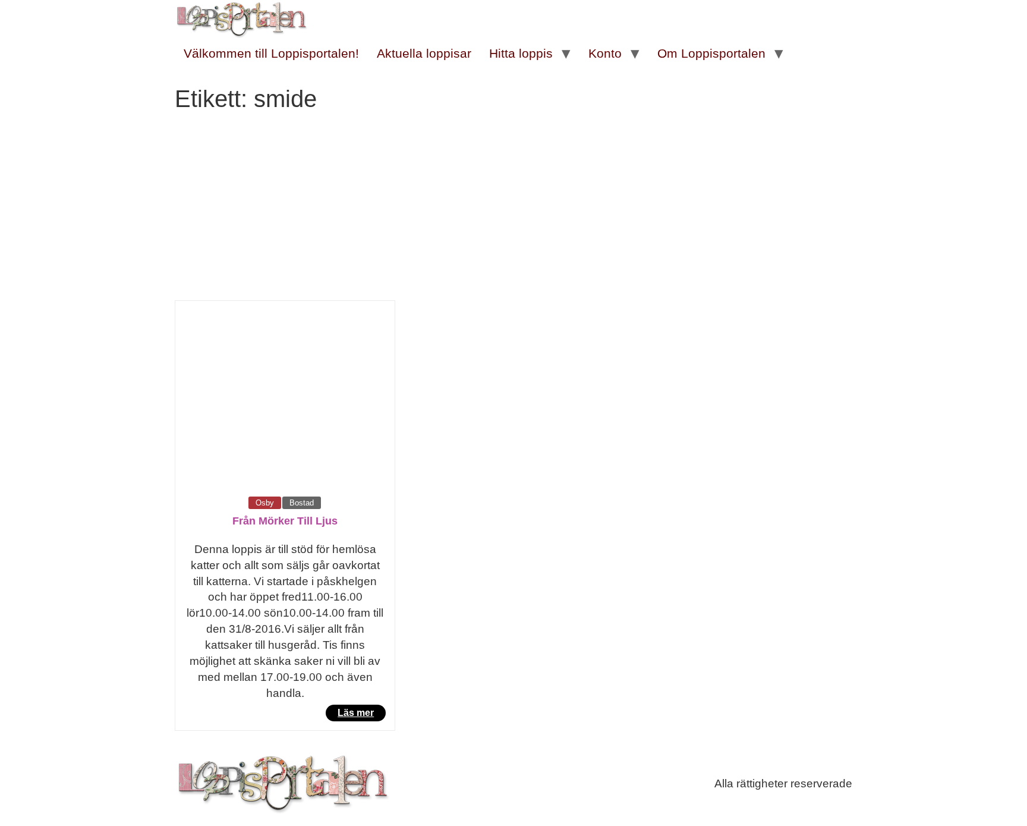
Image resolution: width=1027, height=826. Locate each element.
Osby (265, 502)
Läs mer (356, 713)
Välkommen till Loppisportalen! (271, 53)
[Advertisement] (513, 211)
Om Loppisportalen (711, 53)
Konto (605, 53)
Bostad (301, 502)
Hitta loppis (521, 53)
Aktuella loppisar (424, 53)
